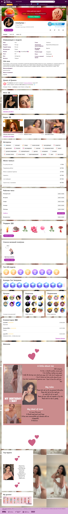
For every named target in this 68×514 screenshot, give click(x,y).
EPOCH (32, 508)
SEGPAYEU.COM (37, 508)
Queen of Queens (28, 82)
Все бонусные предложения (25, 4)
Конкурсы (35, 4)
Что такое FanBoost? (60, 26)
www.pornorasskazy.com (18, 508)
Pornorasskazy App (43, 4)
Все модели (3, 4)
